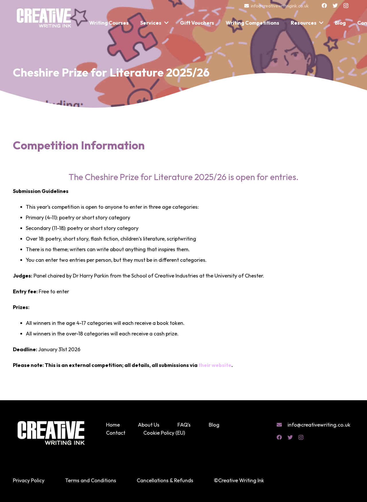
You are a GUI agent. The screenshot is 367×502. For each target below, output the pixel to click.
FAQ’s (184, 424)
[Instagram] (345, 6)
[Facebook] (324, 5)
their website (214, 365)
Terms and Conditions (90, 480)
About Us (148, 424)
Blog (214, 424)
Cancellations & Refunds (165, 480)
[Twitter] (335, 5)
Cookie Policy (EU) (164, 432)
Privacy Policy (28, 480)
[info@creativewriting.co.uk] (282, 425)
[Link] (44, 15)
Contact (115, 432)
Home (113, 424)
